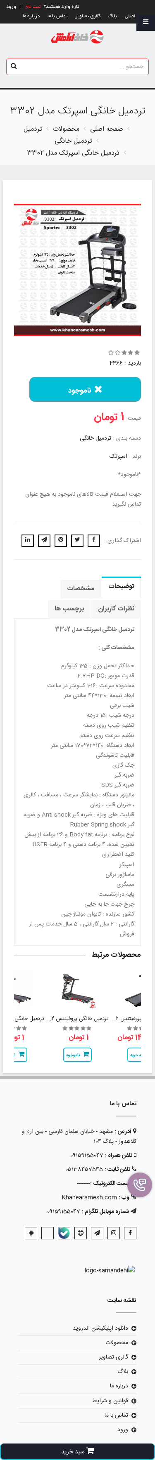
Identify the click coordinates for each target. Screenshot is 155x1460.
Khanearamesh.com (89, 1198)
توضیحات (121, 586)
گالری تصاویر (87, 16)
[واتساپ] (47, 1233)
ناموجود (79, 391)
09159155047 (86, 1156)
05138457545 (84, 1170)
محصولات (116, 1343)
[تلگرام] (97, 1233)
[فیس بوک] (130, 1233)
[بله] (64, 1233)
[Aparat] (80, 1233)
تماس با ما (57, 16)
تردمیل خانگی (95, 438)
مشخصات (80, 588)
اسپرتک (118, 457)
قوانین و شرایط (110, 1401)
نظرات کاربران (116, 609)
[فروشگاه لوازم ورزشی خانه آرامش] (77, 37)
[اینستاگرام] (113, 1233)
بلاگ (112, 16)
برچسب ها (69, 609)
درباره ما (31, 16)
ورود (122, 1430)
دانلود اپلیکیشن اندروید (100, 1328)
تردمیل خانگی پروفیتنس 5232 (75, 1018)
